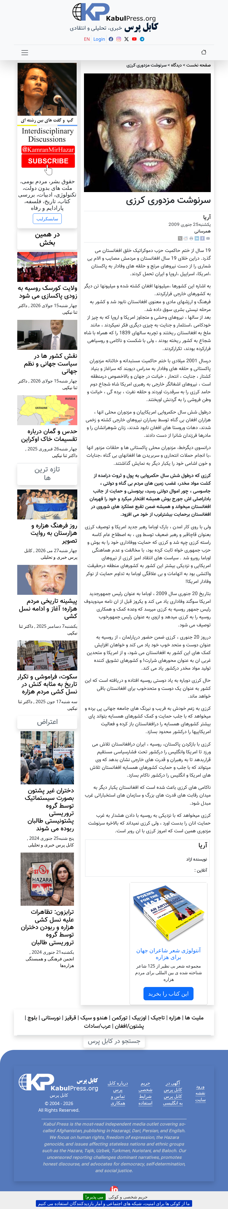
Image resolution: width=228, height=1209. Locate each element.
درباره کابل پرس (118, 1086)
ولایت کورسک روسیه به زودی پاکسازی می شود (47, 292)
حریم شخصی (145, 1086)
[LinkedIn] (197, 238)
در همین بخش (47, 239)
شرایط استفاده (145, 1099)
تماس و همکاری (118, 1099)
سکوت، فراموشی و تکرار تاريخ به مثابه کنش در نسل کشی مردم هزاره (47, 684)
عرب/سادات (97, 1026)
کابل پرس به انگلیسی (173, 1099)
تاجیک (158, 1018)
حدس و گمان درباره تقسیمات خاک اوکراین (49, 435)
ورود (200, 1086)
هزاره (175, 1018)
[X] (180, 238)
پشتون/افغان (129, 1026)
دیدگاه (176, 65)
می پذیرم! (94, 1197)
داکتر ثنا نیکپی (64, 455)
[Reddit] (186, 238)
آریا (207, 217)
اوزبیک (139, 1018)
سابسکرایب (47, 219)
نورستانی (51, 1018)
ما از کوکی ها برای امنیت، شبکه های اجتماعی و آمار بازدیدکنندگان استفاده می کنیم (114, 1203)
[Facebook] (202, 238)
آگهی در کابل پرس (173, 1086)
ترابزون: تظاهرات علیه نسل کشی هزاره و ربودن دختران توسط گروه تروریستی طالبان (47, 927)
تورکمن (120, 1018)
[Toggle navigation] (24, 52)
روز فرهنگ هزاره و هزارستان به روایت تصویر (54, 533)
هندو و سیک (94, 1018)
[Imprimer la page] (191, 238)
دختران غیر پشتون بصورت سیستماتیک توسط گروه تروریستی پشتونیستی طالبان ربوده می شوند (49, 810)
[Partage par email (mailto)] (208, 238)
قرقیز (70, 1018)
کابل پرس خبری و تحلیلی (51, 845)
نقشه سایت (200, 1096)
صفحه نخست (198, 65)
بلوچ (32, 1018)
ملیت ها (194, 1018)
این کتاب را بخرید (168, 993)
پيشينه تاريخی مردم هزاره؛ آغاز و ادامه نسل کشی (48, 608)
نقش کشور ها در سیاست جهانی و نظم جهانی (50, 363)
